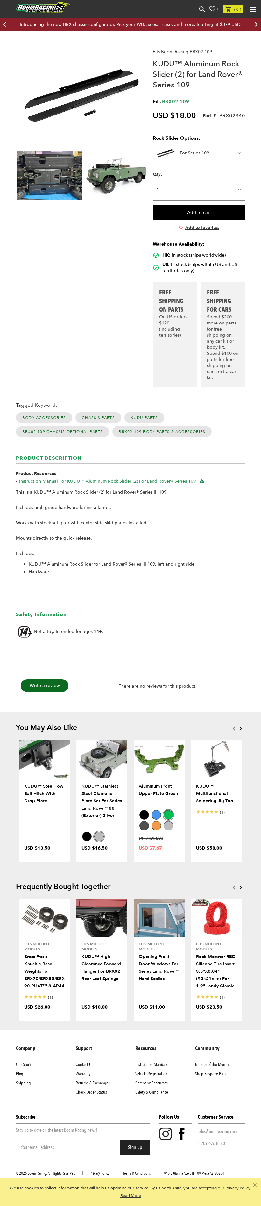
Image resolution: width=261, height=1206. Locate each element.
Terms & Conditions (137, 1173)
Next (240, 728)
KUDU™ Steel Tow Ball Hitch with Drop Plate (43, 793)
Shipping (23, 1083)
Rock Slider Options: (176, 138)
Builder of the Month (212, 1064)
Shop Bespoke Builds (212, 1074)
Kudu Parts (144, 417)
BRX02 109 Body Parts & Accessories (162, 431)
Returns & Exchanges (93, 1083)
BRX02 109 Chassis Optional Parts (62, 431)
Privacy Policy (99, 1173)
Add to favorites (202, 228)
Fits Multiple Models (37, 947)
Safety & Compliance (151, 1092)
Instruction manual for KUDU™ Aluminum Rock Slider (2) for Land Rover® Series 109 (107, 481)
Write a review (45, 685)
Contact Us (84, 1064)
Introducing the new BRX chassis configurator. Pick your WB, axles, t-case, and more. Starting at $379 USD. (131, 24)
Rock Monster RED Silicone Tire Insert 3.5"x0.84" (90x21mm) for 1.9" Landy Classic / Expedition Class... (216, 979)
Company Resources (151, 1083)
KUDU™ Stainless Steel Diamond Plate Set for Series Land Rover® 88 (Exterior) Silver (101, 801)
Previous (233, 728)
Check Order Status (91, 1092)
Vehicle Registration (151, 1074)
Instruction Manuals (151, 1064)
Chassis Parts (98, 417)
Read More (130, 1196)
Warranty (83, 1074)
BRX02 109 (175, 101)
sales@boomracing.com (217, 1131)
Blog (19, 1074)
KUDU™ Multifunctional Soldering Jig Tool (215, 793)
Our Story (23, 1064)
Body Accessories (44, 417)
